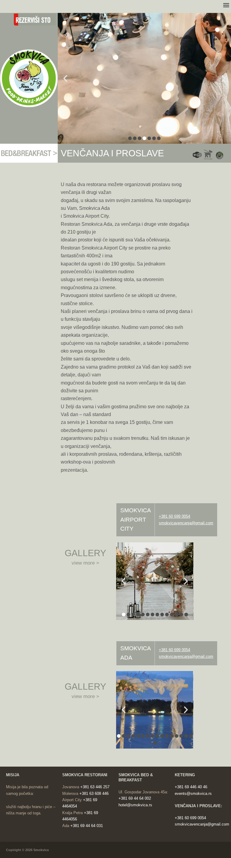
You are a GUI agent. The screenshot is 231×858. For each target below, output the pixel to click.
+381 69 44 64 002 (135, 798)
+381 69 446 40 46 (191, 787)
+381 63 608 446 (94, 793)
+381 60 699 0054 (174, 650)
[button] (38, 19)
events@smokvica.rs (193, 793)
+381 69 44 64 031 (86, 825)
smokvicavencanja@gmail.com (186, 523)
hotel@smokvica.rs (135, 805)
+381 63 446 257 (94, 787)
